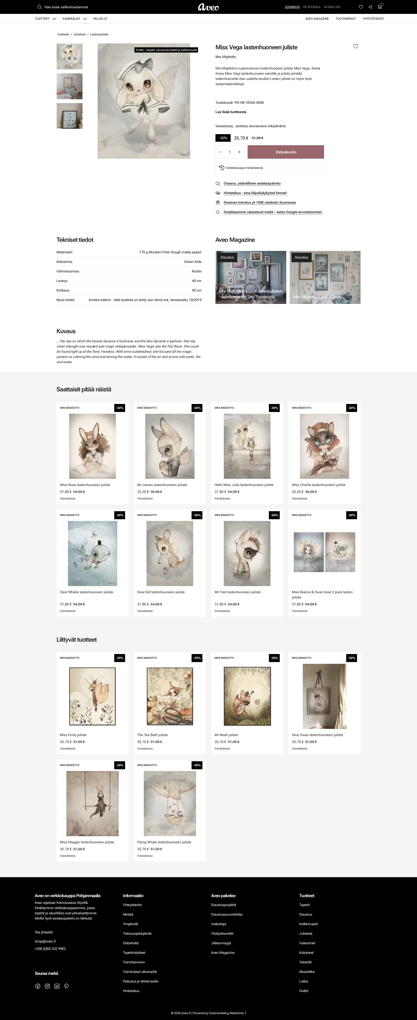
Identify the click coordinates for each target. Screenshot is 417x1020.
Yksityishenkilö (222, 933)
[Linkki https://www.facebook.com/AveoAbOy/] (38, 986)
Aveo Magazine (317, 18)
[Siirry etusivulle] (208, 7)
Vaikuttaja (218, 924)
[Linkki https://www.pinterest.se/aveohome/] (66, 986)
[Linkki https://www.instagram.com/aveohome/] (47, 986)
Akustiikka (307, 972)
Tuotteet (42, 18)
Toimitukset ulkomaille (140, 972)
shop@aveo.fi (45, 941)
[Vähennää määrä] (220, 152)
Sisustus (227, 257)
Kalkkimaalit (308, 924)
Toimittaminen (134, 962)
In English (332, 7)
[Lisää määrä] (239, 152)
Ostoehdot (131, 943)
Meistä (128, 914)
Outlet (304, 991)
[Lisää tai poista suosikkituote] (356, 46)
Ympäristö (130, 924)
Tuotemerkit (346, 18)
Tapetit (304, 905)
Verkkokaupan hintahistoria (244, 168)
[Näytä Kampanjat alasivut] (85, 18)
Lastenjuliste (99, 34)
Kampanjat (71, 18)
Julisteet (79, 34)
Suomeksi (292, 7)
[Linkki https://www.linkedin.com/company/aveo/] (57, 986)
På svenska (312, 7)
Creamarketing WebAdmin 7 (227, 1013)
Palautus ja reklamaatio (140, 981)
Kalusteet (306, 953)
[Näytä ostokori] (380, 7)
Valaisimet (307, 943)
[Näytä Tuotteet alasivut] (54, 18)
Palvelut (100, 18)
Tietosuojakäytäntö (137, 933)
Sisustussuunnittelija (227, 914)
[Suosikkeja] (361, 7)
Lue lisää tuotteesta (230, 112)
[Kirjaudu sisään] (370, 7)
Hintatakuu (131, 991)
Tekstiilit (305, 962)
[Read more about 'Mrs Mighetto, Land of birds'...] (325, 277)
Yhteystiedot (373, 18)
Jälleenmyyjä (221, 943)
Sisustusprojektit (223, 905)
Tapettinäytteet (134, 953)
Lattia (303, 981)
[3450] (144, 101)
